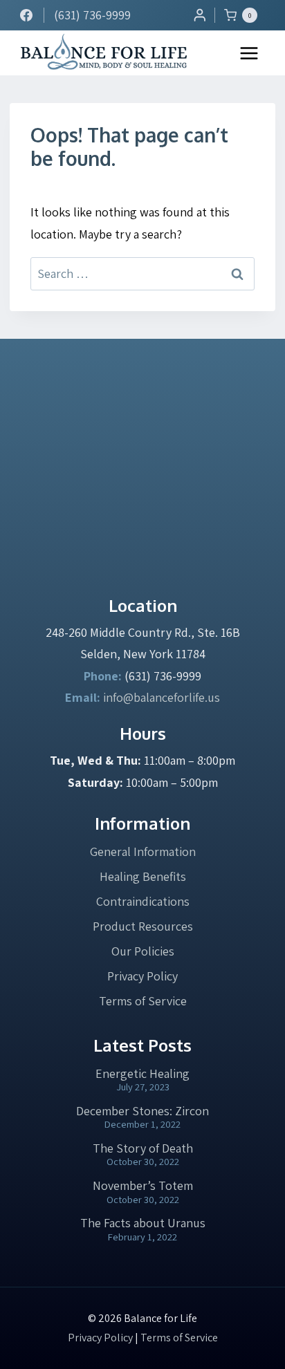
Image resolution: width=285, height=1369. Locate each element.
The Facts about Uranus (142, 1223)
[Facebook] (26, 15)
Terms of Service (143, 1001)
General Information (143, 851)
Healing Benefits (143, 876)
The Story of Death (143, 1148)
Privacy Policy (142, 976)
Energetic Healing (142, 1073)
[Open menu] (249, 53)
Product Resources (143, 926)
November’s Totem (143, 1185)
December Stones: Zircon (142, 1111)
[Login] (200, 15)
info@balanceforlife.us (161, 697)
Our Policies (142, 951)
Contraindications (143, 901)
